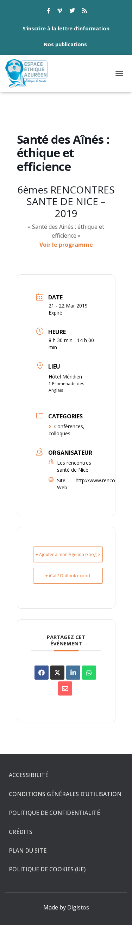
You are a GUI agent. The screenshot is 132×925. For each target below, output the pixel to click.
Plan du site (27, 850)
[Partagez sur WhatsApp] (89, 673)
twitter (72, 12)
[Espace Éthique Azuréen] (29, 74)
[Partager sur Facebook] (41, 673)
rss (84, 12)
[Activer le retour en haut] (118, 911)
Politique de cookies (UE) (47, 869)
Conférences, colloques (66, 430)
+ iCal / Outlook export (67, 576)
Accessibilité (28, 775)
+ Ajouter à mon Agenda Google (68, 554)
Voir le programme (66, 245)
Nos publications (65, 44)
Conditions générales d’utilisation (65, 794)
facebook (48, 12)
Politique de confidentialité (54, 813)
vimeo (59, 12)
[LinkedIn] (73, 673)
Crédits (20, 832)
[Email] (65, 688)
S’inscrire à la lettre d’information (66, 28)
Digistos (78, 907)
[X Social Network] (57, 673)
